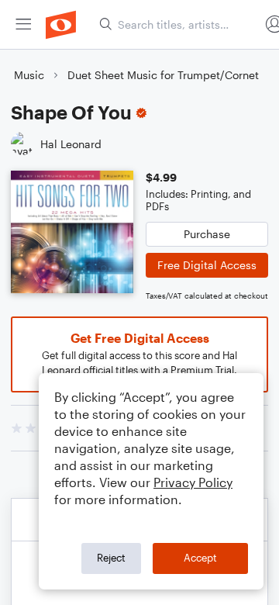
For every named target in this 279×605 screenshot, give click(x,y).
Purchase (207, 233)
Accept (200, 557)
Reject (111, 557)
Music (29, 74)
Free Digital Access (207, 264)
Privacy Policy (192, 482)
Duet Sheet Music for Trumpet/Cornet (163, 74)
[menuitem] (23, 24)
